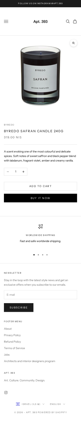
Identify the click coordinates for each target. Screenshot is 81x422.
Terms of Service (14, 348)
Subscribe (19, 307)
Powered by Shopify (52, 412)
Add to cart (40, 186)
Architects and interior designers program (29, 361)
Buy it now (40, 198)
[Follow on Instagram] (6, 392)
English (55, 404)
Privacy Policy (12, 335)
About (8, 328)
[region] (40, 236)
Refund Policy (12, 341)
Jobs (7, 354)
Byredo (9, 125)
